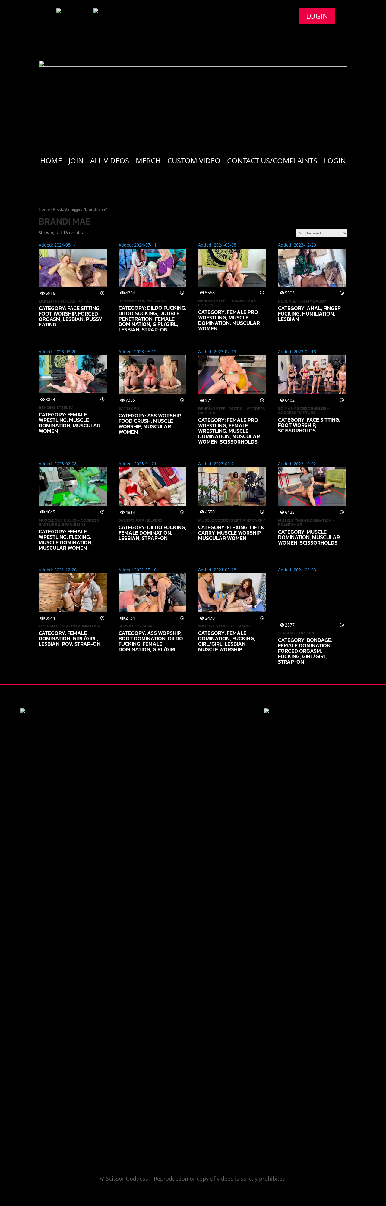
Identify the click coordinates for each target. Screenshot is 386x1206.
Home (51, 162)
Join (76, 162)
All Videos (109, 162)
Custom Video (193, 162)
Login (317, 16)
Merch (148, 162)
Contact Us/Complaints (272, 162)
